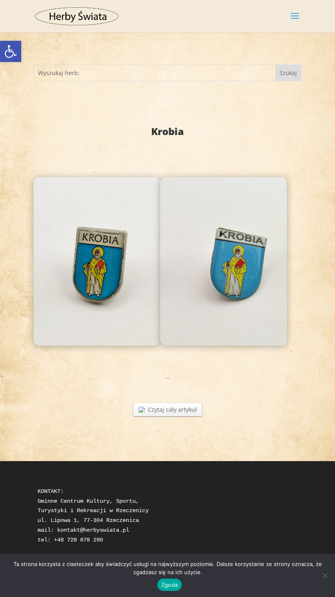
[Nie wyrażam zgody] (325, 575)
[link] (10, 51)
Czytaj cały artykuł (172, 409)
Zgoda (169, 584)
